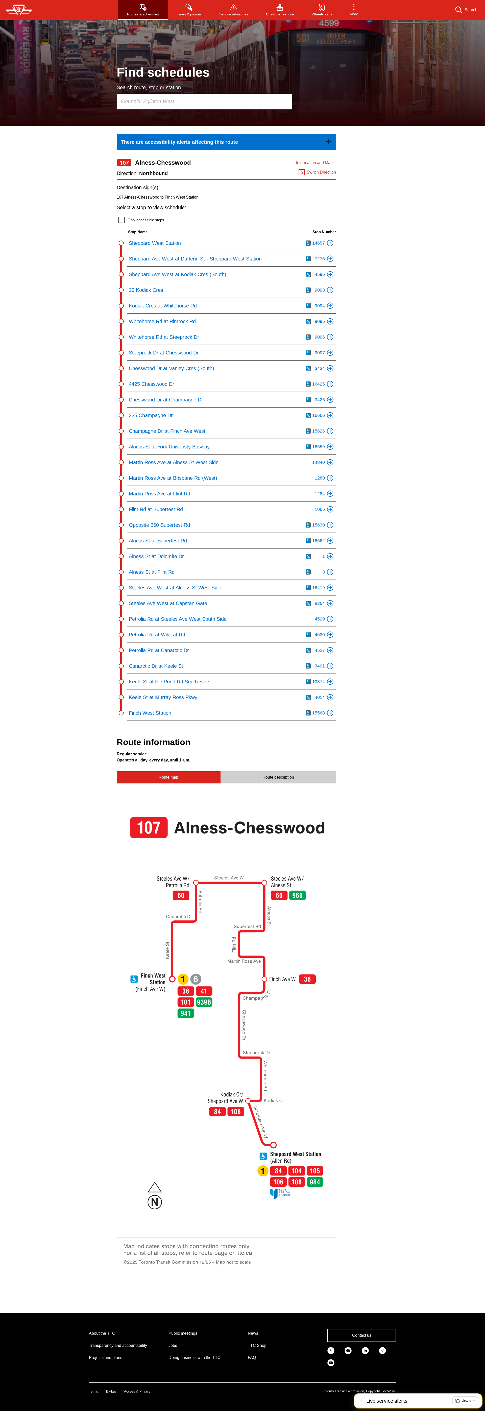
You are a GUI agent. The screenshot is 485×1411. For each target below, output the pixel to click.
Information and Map (314, 162)
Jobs (172, 1345)
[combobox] (205, 101)
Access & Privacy (137, 1391)
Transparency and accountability (118, 1345)
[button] (354, 10)
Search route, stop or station (149, 87)
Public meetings (182, 1333)
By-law (111, 1391)
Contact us (361, 1335)
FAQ (252, 1357)
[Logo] (19, 9)
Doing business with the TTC (194, 1357)
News (253, 1333)
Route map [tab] (168, 777)
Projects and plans (105, 1357)
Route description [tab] (278, 777)
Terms (93, 1391)
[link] (226, 142)
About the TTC (102, 1333)
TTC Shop (257, 1345)
